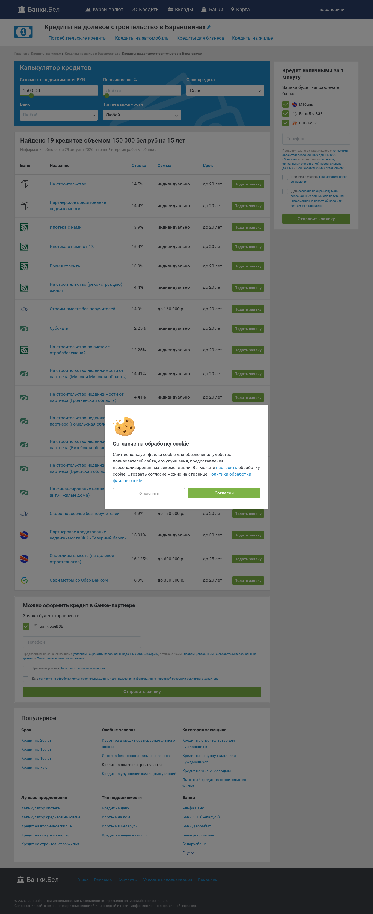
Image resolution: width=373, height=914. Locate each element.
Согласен (224, 493)
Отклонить (149, 493)
